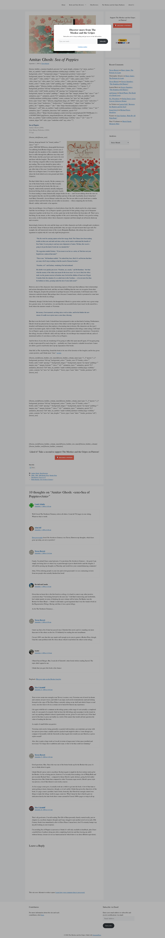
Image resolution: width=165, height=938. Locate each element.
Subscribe (103, 41)
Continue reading (82, 47)
